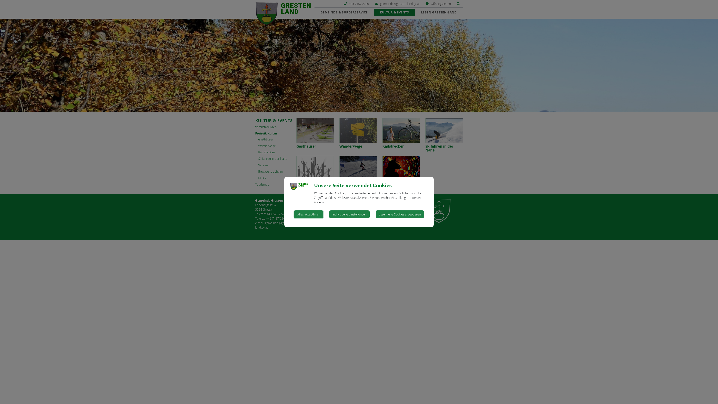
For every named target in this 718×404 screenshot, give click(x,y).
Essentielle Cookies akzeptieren (400, 214)
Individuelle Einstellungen (349, 214)
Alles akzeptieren (308, 214)
